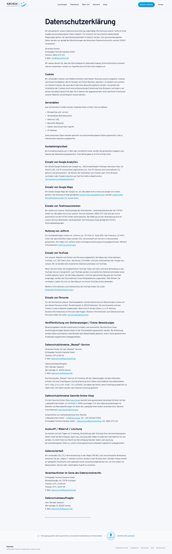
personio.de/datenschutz (78, 315)
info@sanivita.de (73, 418)
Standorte (74, 5)
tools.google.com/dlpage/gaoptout (59, 179)
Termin (160, 5)
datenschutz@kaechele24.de (63, 359)
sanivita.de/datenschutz (68, 410)
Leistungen (62, 5)
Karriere (96, 5)
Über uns (86, 5)
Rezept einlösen (146, 5)
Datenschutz (160, 548)
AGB (152, 548)
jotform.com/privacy (67, 245)
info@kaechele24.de (60, 58)
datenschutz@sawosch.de (62, 373)
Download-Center (121, 548)
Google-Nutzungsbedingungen (92, 195)
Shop (105, 5)
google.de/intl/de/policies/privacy (59, 290)
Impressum (145, 548)
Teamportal (134, 548)
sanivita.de (75, 400)
